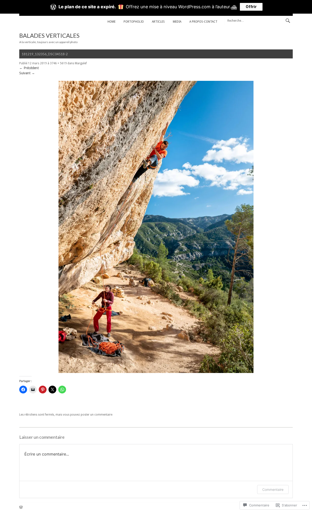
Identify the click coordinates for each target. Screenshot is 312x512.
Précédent (29, 68)
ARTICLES (158, 21)
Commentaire (272, 489)
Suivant (27, 73)
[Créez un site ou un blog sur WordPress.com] (21, 507)
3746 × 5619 (58, 63)
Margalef (81, 63)
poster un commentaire (96, 414)
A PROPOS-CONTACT (203, 21)
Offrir (251, 6)
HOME (111, 21)
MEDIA (177, 21)
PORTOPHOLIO (134, 21)
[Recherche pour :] (259, 20)
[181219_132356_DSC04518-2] (156, 372)
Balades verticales (49, 35)
